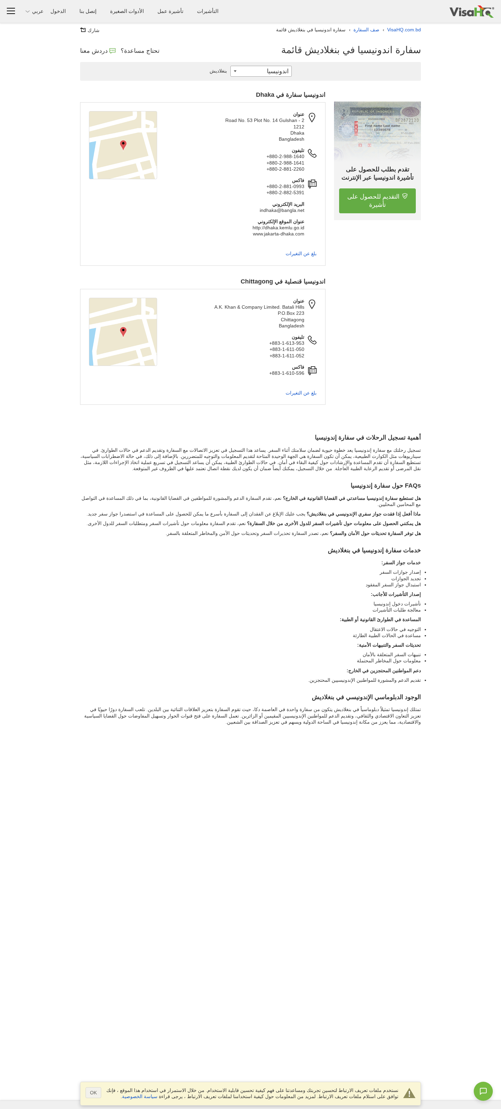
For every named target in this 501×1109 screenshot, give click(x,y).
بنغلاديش (218, 71)
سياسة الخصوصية (139, 1096)
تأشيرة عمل (170, 11)
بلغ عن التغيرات (301, 253)
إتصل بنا (87, 11)
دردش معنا (94, 50)
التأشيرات (207, 11)
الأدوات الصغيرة (127, 11)
